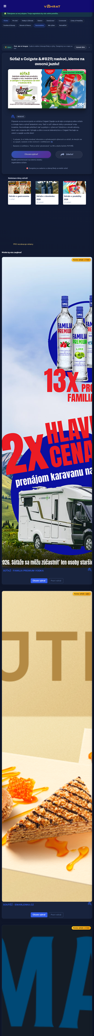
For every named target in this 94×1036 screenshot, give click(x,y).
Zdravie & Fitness (25, 25)
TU (52, 142)
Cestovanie (62, 21)
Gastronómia (39, 25)
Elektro (40, 21)
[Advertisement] (47, 36)
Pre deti (15, 21)
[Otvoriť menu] (4, 6)
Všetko (6, 21)
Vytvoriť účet (80, 47)
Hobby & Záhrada (27, 21)
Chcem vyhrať (39, 581)
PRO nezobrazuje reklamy (23, 244)
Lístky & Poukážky (77, 21)
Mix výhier (51, 25)
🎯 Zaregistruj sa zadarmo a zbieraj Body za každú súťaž (47, 168)
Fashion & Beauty (9, 25)
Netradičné (62, 25)
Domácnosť (50, 21)
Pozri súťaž (56, 581)
